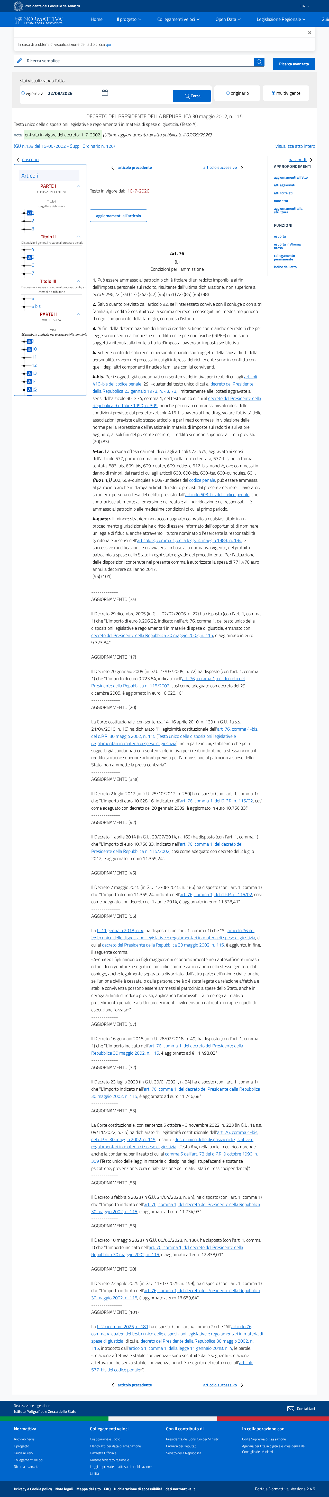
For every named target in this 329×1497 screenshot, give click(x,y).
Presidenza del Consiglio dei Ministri (192, 1439)
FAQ (108, 1489)
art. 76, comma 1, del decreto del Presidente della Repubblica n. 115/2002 (168, 682)
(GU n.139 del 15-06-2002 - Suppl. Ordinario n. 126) (64, 146)
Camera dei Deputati (181, 1446)
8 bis (36, 306)
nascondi (30, 159)
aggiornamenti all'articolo (118, 216)
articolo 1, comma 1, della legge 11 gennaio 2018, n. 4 (180, 1348)
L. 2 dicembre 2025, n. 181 (122, 1326)
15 (34, 389)
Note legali (64, 1489)
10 (34, 348)
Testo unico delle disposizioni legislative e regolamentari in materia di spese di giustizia (163, 740)
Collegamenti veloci (28, 1460)
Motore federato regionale (109, 1460)
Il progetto (21, 1446)
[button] (105, 92)
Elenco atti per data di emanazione (115, 1446)
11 (34, 357)
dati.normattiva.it (180, 1489)
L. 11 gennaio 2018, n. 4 (120, 930)
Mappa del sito (89, 1489)
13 (34, 373)
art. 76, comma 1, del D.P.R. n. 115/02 (216, 800)
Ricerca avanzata (294, 64)
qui (108, 44)
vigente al (35, 93)
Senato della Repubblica (183, 1453)
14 (34, 381)
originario (240, 93)
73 (173, 391)
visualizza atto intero (295, 146)
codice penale (202, 480)
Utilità (94, 1473)
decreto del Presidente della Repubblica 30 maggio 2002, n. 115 (152, 635)
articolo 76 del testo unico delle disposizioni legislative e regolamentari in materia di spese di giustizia (173, 934)
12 (34, 365)
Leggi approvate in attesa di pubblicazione (121, 1466)
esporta (280, 236)
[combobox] (139, 61)
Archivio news (24, 1439)
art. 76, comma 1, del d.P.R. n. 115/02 (216, 894)
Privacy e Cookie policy (33, 1489)
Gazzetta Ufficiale (103, 1453)
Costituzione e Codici (105, 1439)
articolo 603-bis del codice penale (217, 494)
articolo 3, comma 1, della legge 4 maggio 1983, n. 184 (189, 540)
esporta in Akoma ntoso (287, 245)
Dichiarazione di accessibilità (138, 1489)
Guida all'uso (23, 1453)
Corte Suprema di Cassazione (264, 1439)
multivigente (288, 93)
